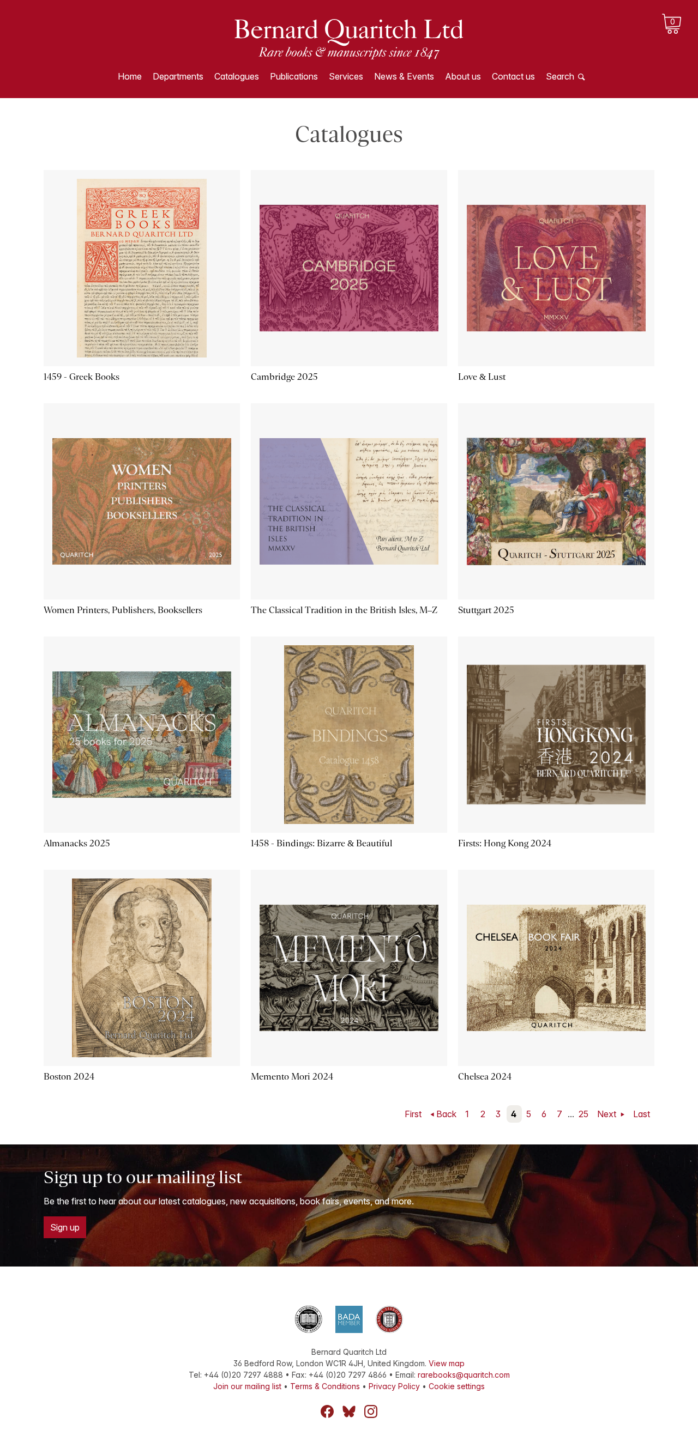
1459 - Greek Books (81, 377)
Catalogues (236, 76)
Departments (178, 76)
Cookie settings (457, 1386)
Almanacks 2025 (77, 843)
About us (463, 76)
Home (130, 76)
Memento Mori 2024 (292, 1076)
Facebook (327, 1411)
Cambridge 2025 (284, 377)
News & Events (404, 76)
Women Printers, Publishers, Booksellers (123, 610)
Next (607, 1113)
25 (583, 1113)
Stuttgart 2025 (486, 610)
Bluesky (349, 1411)
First (413, 1113)
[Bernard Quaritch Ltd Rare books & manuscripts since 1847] (349, 38)
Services (346, 76)
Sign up (65, 1227)
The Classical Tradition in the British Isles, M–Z (344, 610)
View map (447, 1363)
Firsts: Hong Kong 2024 (504, 843)
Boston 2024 (69, 1076)
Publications (294, 76)
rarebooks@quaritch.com (464, 1374)
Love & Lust (482, 377)
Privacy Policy (394, 1386)
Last (641, 1113)
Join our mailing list (247, 1386)
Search (560, 76)
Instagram (370, 1411)
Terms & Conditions (325, 1386)
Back (446, 1113)
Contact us (513, 76)
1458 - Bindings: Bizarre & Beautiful (321, 843)
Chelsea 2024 (485, 1076)
